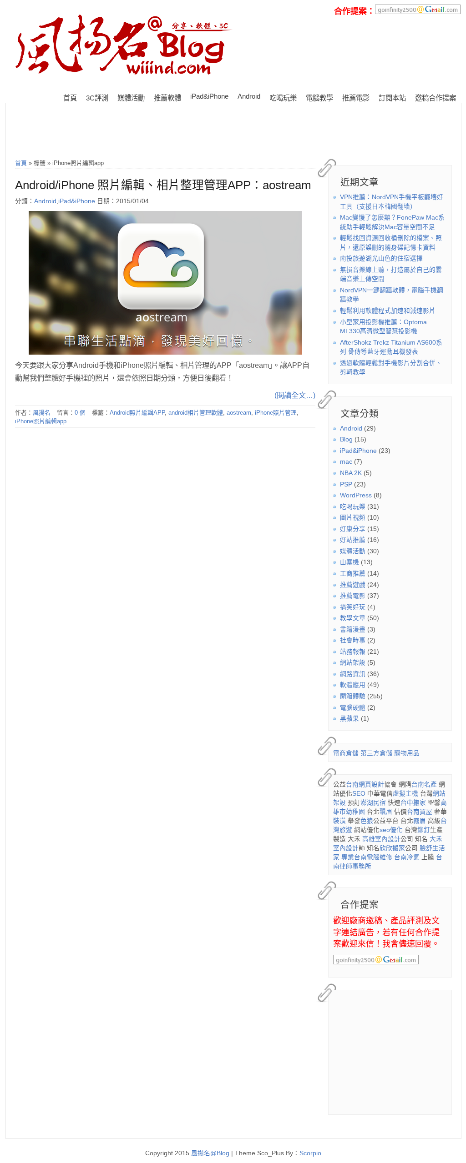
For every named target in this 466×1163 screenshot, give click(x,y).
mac (346, 461)
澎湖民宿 (373, 802)
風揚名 (42, 412)
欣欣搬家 (392, 848)
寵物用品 (407, 753)
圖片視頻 (352, 517)
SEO (358, 793)
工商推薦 (352, 573)
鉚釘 (423, 830)
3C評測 (97, 98)
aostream (239, 412)
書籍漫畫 (352, 629)
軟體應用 (352, 685)
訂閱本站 (392, 98)
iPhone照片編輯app (40, 421)
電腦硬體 (352, 707)
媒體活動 (131, 98)
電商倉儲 (346, 753)
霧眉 (419, 820)
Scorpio (310, 1153)
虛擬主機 (405, 793)
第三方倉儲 (376, 753)
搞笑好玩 (352, 607)
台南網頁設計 (365, 784)
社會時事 (352, 640)
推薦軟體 (167, 98)
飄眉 (386, 811)
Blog (346, 439)
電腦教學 (319, 98)
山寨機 (349, 562)
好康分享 (352, 529)
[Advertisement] (233, 106)
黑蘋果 (349, 718)
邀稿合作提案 (435, 98)
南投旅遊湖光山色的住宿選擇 (381, 258)
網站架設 (352, 662)
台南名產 (424, 784)
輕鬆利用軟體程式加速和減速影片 (388, 310)
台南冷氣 (407, 857)
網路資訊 (352, 674)
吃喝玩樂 (283, 98)
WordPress (356, 495)
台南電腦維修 (373, 857)
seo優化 (391, 830)
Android (249, 96)
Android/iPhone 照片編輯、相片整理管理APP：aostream (163, 185)
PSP (346, 484)
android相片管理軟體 (195, 412)
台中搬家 (413, 802)
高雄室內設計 (381, 839)
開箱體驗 (352, 696)
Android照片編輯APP (137, 412)
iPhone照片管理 (276, 412)
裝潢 (339, 820)
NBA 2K (351, 473)
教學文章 (352, 618)
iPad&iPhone (209, 96)
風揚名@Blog (210, 1153)
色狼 (366, 820)
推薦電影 (356, 98)
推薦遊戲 (352, 585)
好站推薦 (352, 539)
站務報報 (352, 651)
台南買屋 (419, 811)
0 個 (80, 412)
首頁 (70, 98)
